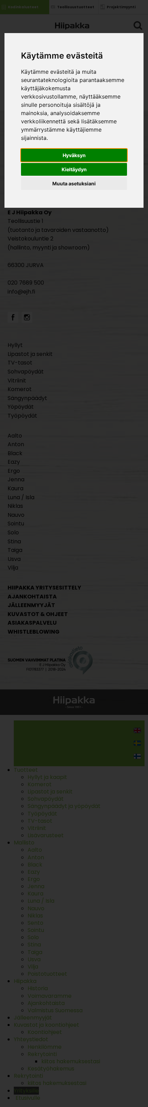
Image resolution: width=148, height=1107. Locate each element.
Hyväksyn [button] (74, 155)
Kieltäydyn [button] (74, 169)
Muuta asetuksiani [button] (74, 183)
